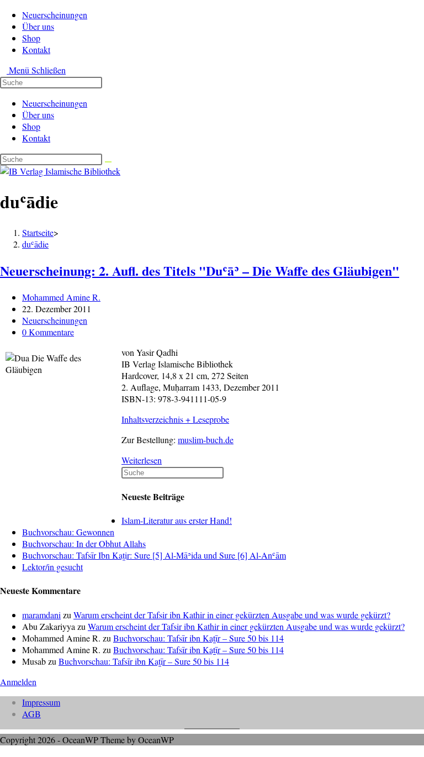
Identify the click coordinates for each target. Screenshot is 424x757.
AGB (31, 713)
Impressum (41, 702)
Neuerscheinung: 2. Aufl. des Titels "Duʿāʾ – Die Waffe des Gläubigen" (199, 270)
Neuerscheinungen (54, 103)
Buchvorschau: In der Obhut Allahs (84, 543)
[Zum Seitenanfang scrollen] (3, 751)
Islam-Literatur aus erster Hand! (176, 520)
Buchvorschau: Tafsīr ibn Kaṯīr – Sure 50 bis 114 (198, 638)
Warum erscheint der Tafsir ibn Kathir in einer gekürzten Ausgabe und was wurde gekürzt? (231, 615)
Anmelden (18, 681)
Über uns (38, 114)
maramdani (41, 615)
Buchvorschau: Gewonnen (68, 532)
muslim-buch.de (206, 439)
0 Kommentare (48, 332)
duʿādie (35, 244)
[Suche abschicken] (108, 162)
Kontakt (36, 138)
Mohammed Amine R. (61, 297)
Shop (31, 126)
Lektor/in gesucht (52, 566)
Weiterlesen (144, 460)
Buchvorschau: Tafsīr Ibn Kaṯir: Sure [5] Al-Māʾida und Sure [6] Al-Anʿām (154, 555)
